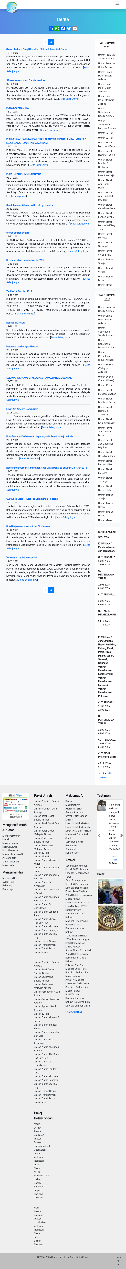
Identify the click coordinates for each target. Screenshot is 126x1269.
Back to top (118, 1261)
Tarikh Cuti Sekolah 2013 (19, 291)
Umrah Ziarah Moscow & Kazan (107, 144)
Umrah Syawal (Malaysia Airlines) (105, 368)
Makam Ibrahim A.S (12, 854)
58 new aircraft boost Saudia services (25, 80)
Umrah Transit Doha (105, 278)
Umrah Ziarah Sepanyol (105, 244)
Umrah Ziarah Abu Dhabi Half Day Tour (106, 196)
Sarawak (38, 1186)
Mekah (6, 839)
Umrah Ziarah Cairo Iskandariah (107, 206)
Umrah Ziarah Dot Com (63, 1257)
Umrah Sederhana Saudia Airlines (106, 112)
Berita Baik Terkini (15, 322)
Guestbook (71, 849)
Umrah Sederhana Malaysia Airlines (107, 124)
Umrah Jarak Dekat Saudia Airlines (105, 76)
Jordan (37, 1127)
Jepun (37, 1153)
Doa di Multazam (11, 850)
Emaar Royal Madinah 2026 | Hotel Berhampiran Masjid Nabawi (78, 895)
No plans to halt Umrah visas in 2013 (25, 260)
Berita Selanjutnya (68, 99)
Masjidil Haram (10, 843)
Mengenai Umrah (11, 835)
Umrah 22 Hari (105, 133)
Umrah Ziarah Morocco (105, 236)
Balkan (37, 1179)
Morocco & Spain (42, 1175)
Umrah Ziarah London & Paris (106, 215)
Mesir (37, 1124)
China (37, 1168)
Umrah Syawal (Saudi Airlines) (106, 378)
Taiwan (38, 1142)
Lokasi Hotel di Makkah (77, 823)
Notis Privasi (82, 1257)
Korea (37, 1171)
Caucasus (39, 1135)
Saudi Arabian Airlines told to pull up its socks (29, 205)
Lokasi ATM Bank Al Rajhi (78, 830)
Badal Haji (7, 889)
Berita (68, 801)
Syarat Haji (8, 882)
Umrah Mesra (105, 285)
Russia (37, 1131)
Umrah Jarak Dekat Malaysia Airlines (106, 100)
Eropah (37, 1190)
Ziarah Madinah (10, 861)
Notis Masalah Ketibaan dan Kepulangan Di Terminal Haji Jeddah (39, 436)
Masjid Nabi (8, 865)
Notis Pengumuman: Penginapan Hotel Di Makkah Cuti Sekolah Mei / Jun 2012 (46, 467)
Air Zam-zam (9, 858)
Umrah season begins (17, 232)
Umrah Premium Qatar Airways (107, 65)
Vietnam (38, 1157)
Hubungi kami (72, 852)
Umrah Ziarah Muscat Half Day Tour (106, 226)
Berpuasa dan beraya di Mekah (22, 346)
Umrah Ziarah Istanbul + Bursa (106, 153)
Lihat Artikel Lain (74, 1012)
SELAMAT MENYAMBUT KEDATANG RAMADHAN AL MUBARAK (39, 377)
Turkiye (38, 1138)
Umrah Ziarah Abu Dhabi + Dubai (105, 184)
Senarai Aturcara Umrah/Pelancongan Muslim (76, 816)
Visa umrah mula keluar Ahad (21, 557)
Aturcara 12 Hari (73, 808)
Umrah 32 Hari (105, 138)
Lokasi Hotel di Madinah (77, 827)
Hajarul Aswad (9, 847)
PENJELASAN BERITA (17, 108)
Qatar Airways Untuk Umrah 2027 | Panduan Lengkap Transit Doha (77, 884)
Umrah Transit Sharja (105, 261)
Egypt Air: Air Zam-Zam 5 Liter (22, 409)
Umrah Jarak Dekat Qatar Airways (105, 88)
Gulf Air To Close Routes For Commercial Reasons (32, 499)
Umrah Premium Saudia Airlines (107, 57)
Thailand (38, 1194)
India (36, 1164)
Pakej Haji (7, 885)
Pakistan (38, 1197)
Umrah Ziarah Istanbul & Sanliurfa (105, 163)
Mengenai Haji (9, 878)
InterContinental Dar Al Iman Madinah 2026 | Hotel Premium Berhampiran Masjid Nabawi (77, 910)
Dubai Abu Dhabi (42, 1146)
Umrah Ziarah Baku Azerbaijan (106, 174)
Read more (114, 858)
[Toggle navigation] (117, 4)
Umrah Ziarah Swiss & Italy (105, 253)
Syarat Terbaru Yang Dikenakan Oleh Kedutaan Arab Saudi (36, 49)
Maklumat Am (72, 805)
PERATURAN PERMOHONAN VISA (23, 174)
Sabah (37, 1183)
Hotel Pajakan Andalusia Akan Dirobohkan (28, 526)
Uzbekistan (40, 1149)
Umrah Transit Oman (105, 270)
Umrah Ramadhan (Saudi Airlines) (106, 356)
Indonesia (39, 1160)
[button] (99, 835)
